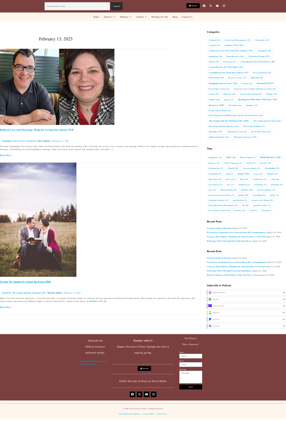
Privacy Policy (148, 414)
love (230, 184)
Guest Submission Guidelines (129, 414)
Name (181, 352)
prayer (243, 195)
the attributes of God (219, 210)
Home (96, 16)
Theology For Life (237, 131)
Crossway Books (251, 168)
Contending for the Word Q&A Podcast (229, 72)
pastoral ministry (266, 190)
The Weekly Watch (261, 131)
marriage (277, 184)
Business (214, 163)
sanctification (240, 200)
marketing (260, 184)
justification (260, 179)
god (229, 174)
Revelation (235, 105)
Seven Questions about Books (223, 205)
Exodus (247, 83)
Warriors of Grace (245, 137)
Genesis (214, 94)
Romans (252, 105)
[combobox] (77, 6)
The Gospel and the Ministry (224, 126)
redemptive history (219, 200)
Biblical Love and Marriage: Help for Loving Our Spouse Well (37, 130)
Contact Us (187, 16)
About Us (108, 16)
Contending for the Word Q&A (226, 67)
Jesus (244, 179)
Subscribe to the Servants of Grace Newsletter (94, 363)
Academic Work (234, 45)
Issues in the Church (251, 94)
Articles (140, 16)
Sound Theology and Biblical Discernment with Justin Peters (236, 115)
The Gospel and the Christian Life (28, 292)
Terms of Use (162, 414)
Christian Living (259, 56)
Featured (31, 140)
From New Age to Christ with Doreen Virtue (255, 89)
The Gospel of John (254, 126)
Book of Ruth (248, 157)
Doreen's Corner (237, 77)
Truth (253, 210)
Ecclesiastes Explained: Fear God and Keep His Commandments (236, 232)
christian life (216, 168)
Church (214, 61)
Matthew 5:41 (96, 301)
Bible (231, 157)
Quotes (229, 99)
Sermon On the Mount (220, 110)
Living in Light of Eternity (219, 228)
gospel (243, 173)
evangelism (215, 174)
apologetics (215, 157)
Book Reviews (235, 56)
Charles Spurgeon (233, 163)
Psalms (272, 94)
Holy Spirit (215, 179)
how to (231, 179)
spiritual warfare (261, 205)
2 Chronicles (262, 40)
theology (239, 210)
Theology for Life (159, 16)
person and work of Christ (221, 195)
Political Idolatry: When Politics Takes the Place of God (233, 275)
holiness (272, 174)
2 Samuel (214, 45)
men (212, 190)
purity (274, 195)
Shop (174, 16)
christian (265, 163)
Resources (216, 105)
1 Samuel (214, 40)
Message (182, 369)
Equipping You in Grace (14, 140)
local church (216, 184)
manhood (244, 184)
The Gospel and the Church (267, 121)
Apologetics (264, 50)
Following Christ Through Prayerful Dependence (229, 241)
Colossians (229, 61)
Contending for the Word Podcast (257, 61)
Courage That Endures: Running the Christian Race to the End (236, 236)
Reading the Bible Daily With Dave (257, 99)
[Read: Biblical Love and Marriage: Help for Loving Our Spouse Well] (57, 86)
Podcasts (124, 16)
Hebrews (229, 94)
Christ (251, 163)
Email (181, 361)
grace (258, 174)
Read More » (6, 155)
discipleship (272, 168)
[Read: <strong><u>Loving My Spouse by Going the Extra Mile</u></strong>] (38, 219)
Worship (266, 210)
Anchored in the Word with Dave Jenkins (231, 50)
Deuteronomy (216, 77)
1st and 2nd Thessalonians (237, 40)
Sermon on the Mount (262, 200)
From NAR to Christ (219, 89)
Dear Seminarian (262, 72)
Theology (216, 131)
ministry (247, 189)
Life (275, 179)
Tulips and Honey (219, 137)
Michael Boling (228, 190)
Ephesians (257, 77)
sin (245, 205)
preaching (259, 195)
